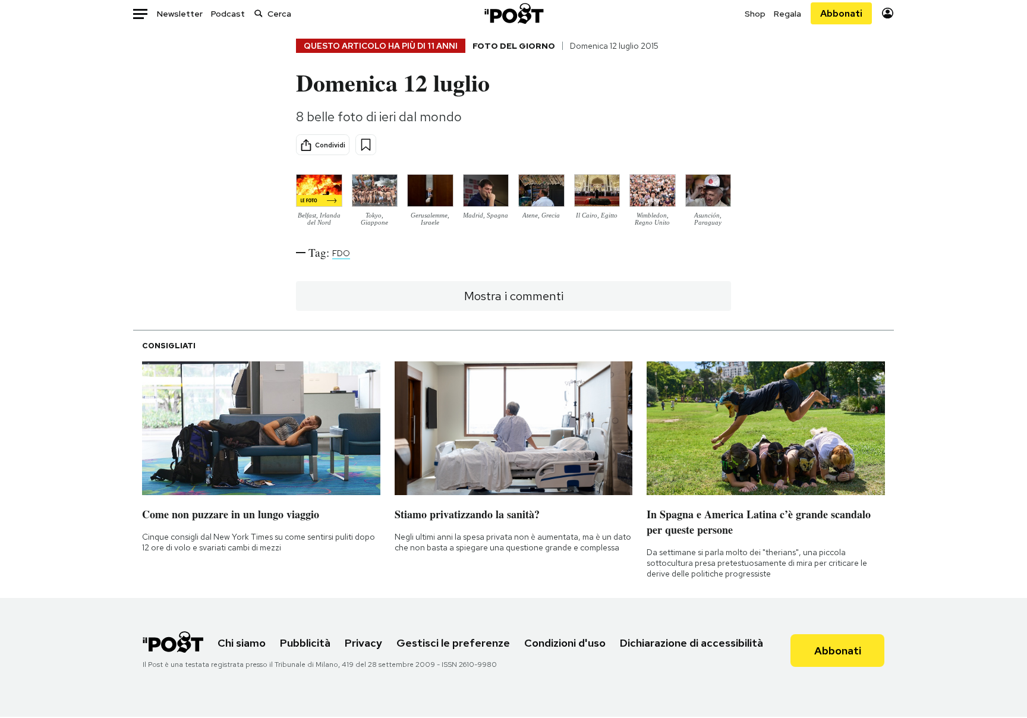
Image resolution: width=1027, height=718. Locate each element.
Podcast (228, 13)
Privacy (363, 643)
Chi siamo (242, 643)
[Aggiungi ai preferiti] (366, 145)
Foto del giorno (513, 45)
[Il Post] (513, 13)
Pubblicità (305, 643)
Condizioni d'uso (565, 643)
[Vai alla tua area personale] (887, 13)
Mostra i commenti (513, 296)
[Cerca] (258, 13)
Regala (787, 13)
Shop (755, 13)
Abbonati (841, 13)
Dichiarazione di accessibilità (691, 643)
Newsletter (180, 13)
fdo (341, 253)
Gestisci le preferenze (453, 643)
